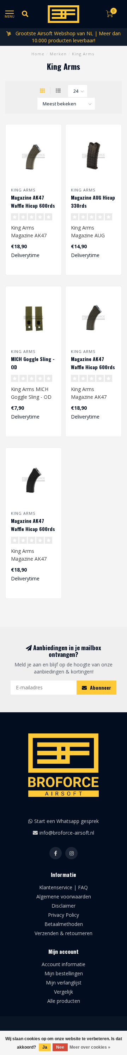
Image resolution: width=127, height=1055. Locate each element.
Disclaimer (63, 905)
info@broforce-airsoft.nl (67, 832)
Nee (60, 1047)
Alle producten (63, 1001)
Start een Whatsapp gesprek (66, 821)
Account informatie (63, 964)
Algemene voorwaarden (63, 896)
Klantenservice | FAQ (63, 887)
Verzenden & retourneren (63, 933)
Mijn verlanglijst (63, 982)
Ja (44, 1047)
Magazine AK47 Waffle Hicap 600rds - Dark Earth (33, 205)
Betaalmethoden (63, 924)
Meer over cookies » (89, 1047)
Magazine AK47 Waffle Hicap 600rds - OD (93, 367)
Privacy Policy (63, 914)
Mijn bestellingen (63, 973)
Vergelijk (63, 991)
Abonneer (100, 687)
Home (37, 53)
